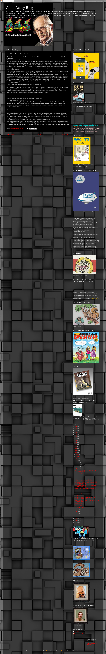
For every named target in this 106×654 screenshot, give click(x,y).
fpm (47, 650)
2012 (75, 448)
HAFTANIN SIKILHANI (80, 504)
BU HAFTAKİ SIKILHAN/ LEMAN (83, 474)
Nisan (77, 509)
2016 (75, 440)
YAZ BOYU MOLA (79, 478)
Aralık (77, 454)
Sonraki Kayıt (10, 134)
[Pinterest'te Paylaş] (36, 128)
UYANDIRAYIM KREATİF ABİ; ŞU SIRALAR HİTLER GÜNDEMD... (85, 486)
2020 (75, 432)
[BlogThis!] (31, 128)
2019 (75, 434)
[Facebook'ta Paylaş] (34, 128)
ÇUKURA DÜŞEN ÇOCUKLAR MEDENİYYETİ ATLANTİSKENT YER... (86, 498)
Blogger (63, 650)
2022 (75, 428)
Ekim (77, 458)
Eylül (77, 460)
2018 (75, 436)
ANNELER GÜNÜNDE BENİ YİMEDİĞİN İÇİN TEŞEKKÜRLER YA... (86, 483)
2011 (75, 450)
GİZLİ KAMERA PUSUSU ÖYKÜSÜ (83, 480)
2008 (75, 520)
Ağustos (78, 462)
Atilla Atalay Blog (19, 7)
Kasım (77, 456)
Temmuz (78, 464)
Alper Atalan (77, 631)
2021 (75, 430)
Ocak (77, 516)
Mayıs (77, 468)
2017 (75, 438)
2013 (75, 446)
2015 (75, 442)
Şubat (77, 513)
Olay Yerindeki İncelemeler (82, 476)
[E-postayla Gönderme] (27, 128)
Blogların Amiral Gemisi (80, 633)
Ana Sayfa (38, 134)
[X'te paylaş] (33, 128)
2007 (75, 522)
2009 (75, 518)
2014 (75, 444)
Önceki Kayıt (65, 134)
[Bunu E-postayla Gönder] (30, 128)
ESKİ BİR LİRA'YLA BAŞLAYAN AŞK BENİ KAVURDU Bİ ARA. (85, 471)
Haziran (78, 466)
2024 (75, 426)
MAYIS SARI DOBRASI (81, 492)
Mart (77, 511)
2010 (75, 452)
